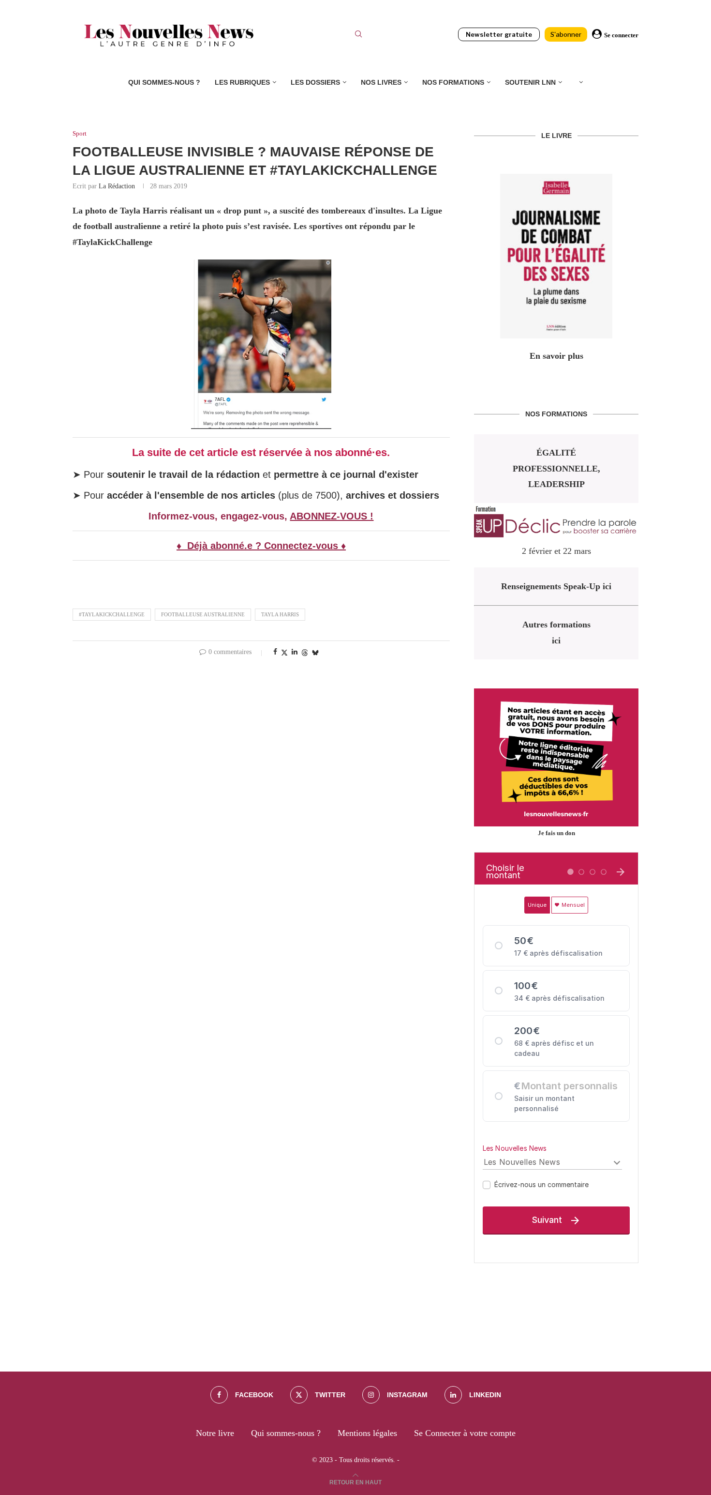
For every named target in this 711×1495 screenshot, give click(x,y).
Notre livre (215, 1433)
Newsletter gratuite (499, 34)
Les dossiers (315, 82)
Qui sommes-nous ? (164, 82)
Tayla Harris (280, 614)
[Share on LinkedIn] (294, 652)
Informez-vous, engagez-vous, (219, 516)
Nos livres (381, 82)
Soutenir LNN (530, 82)
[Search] (358, 35)
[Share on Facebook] (275, 652)
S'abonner (565, 34)
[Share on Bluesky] (315, 652)
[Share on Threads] (304, 652)
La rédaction (117, 186)
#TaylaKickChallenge (112, 614)
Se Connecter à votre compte (465, 1433)
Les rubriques (242, 82)
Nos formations (453, 82)
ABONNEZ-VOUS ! (331, 516)
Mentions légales (367, 1433)
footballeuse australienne (203, 614)
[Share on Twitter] (284, 652)
